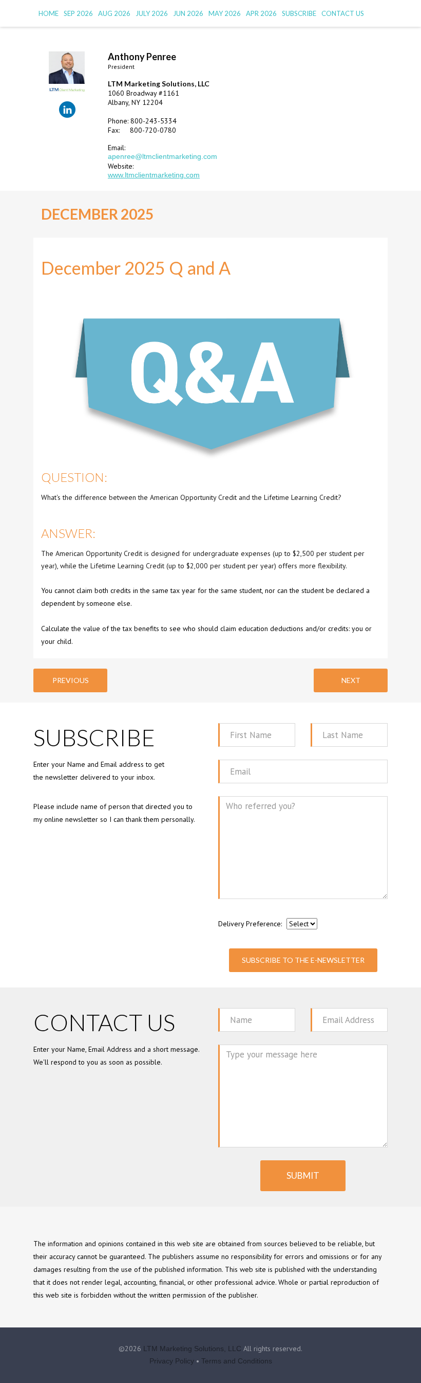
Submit (302, 1175)
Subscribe (299, 13)
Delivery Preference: (250, 923)
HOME (49, 13)
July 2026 (152, 13)
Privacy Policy (171, 1361)
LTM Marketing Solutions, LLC (192, 1348)
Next (350, 680)
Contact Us (342, 13)
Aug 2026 (114, 13)
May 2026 (224, 13)
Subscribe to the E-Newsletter (303, 960)
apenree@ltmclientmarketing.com (162, 156)
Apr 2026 (261, 13)
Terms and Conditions (236, 1361)
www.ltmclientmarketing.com (154, 175)
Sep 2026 (78, 13)
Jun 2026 (188, 13)
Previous (70, 680)
